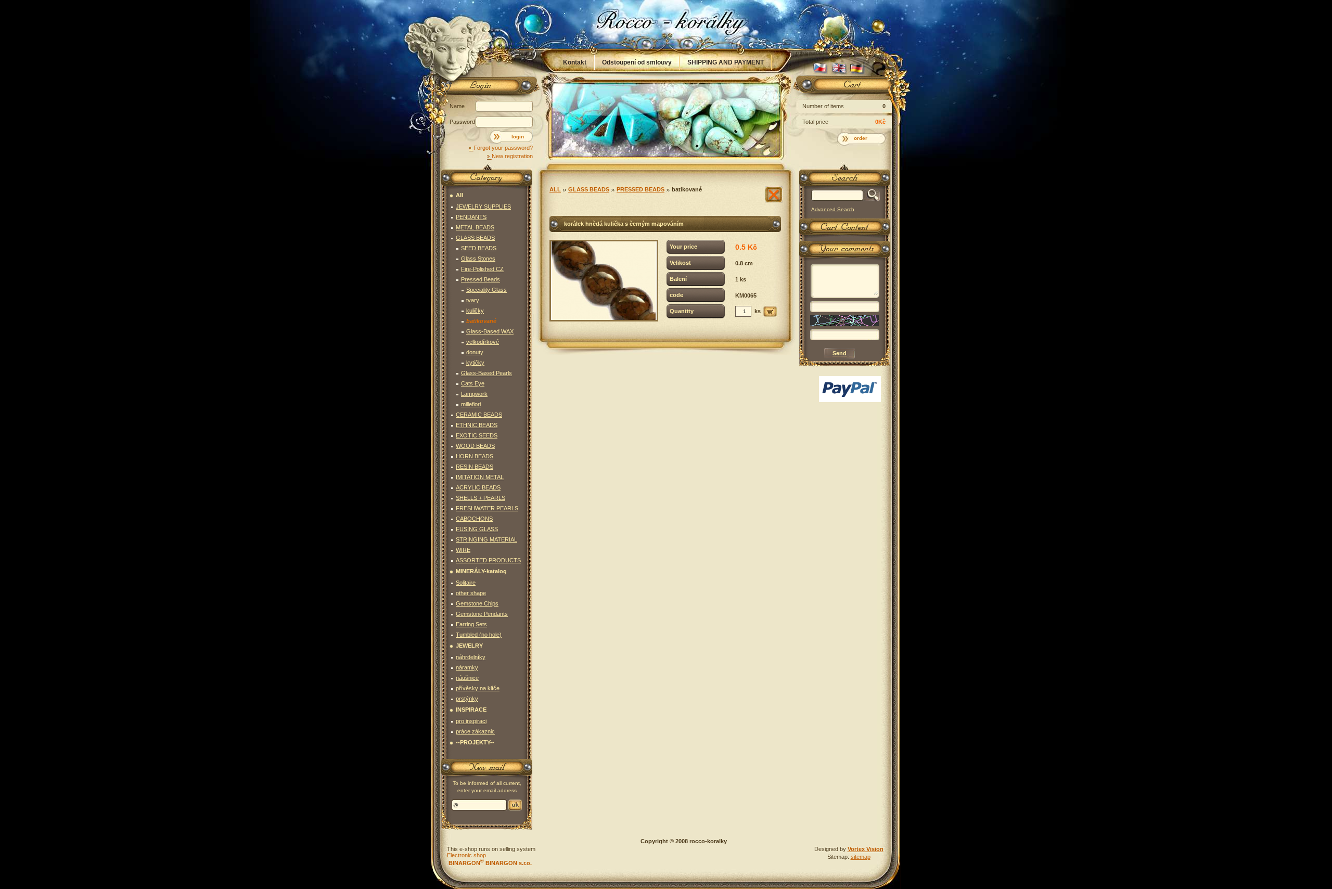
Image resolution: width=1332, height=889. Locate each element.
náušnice (467, 678)
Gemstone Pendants (482, 614)
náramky (467, 667)
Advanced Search (832, 209)
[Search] (871, 195)
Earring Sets (471, 624)
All (555, 189)
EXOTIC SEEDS (476, 435)
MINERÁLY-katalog (481, 571)
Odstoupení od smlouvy (637, 62)
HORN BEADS (474, 456)
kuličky (475, 310)
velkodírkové (482, 342)
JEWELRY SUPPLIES (483, 206)
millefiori (471, 404)
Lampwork (474, 394)
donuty (474, 352)
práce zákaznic (475, 731)
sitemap (860, 857)
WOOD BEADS (475, 446)
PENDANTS (471, 217)
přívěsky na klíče (477, 688)
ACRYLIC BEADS (478, 487)
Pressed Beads (640, 189)
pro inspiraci (471, 721)
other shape (471, 593)
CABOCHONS (474, 519)
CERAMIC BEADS (479, 414)
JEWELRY (469, 645)
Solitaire (466, 582)
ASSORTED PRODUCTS (488, 560)
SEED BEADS (478, 248)
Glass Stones (478, 258)
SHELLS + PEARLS (480, 498)
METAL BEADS (475, 227)
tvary (472, 300)
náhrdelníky (470, 657)
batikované (687, 189)
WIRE (463, 550)
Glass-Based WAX (490, 331)
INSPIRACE (471, 709)
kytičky (475, 362)
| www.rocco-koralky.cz (666, 24)
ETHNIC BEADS (476, 425)
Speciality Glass (486, 290)
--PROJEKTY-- (475, 742)
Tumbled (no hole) (479, 635)
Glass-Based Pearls (486, 373)
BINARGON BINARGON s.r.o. (489, 863)
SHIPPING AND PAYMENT (725, 62)
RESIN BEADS (474, 466)
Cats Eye (472, 383)
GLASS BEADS (588, 189)
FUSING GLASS (477, 529)
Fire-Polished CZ (482, 269)
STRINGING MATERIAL (486, 539)
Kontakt (574, 62)
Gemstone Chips (477, 603)
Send (515, 805)
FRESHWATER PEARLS (487, 508)
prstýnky (467, 698)
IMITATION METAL (480, 477)
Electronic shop (466, 855)
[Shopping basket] (843, 87)
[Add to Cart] (770, 311)
